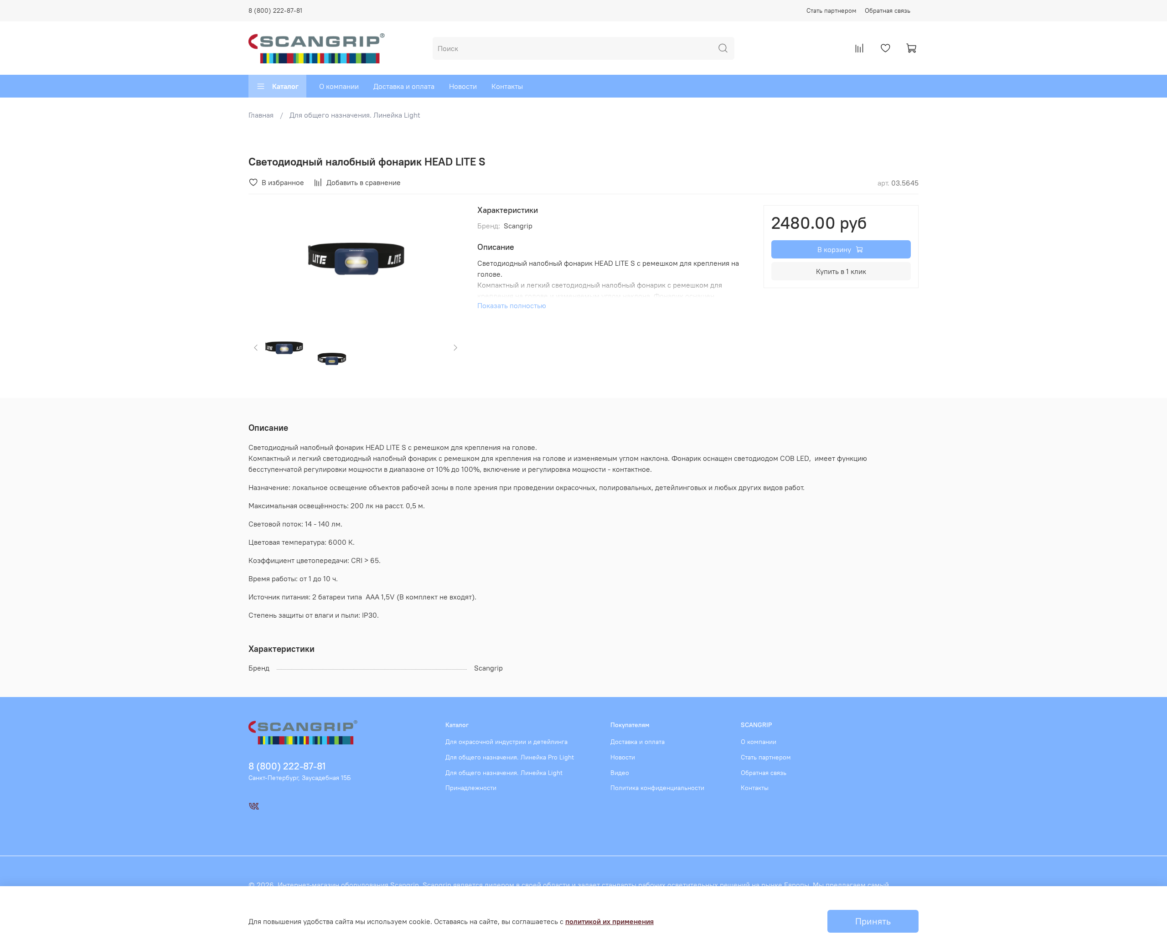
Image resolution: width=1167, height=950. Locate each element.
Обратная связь (887, 10)
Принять (873, 921)
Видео (619, 773)
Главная (261, 114)
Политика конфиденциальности (657, 788)
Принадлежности (470, 788)
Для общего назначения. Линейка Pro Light (509, 757)
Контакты (507, 86)
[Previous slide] (263, 258)
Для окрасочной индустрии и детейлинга (506, 742)
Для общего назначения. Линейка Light (354, 114)
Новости (463, 86)
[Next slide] (448, 258)
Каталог (285, 86)
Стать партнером (831, 10)
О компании (339, 86)
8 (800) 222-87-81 (275, 10)
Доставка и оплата (403, 86)
